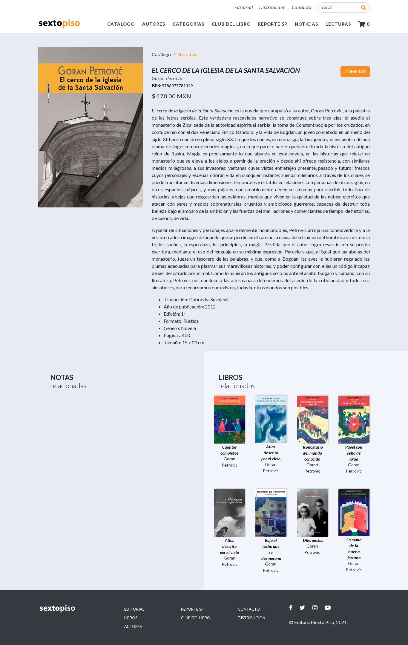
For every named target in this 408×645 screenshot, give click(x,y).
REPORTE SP (272, 24)
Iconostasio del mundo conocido (313, 452)
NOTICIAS (306, 24)
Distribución (272, 7)
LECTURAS (338, 24)
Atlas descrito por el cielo (270, 452)
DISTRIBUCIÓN (251, 617)
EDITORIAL (134, 609)
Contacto (302, 7)
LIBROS (130, 617)
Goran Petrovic (168, 78)
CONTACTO (249, 609)
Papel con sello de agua (353, 452)
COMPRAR (355, 71)
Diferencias (313, 540)
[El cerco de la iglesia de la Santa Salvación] (90, 126)
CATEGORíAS (188, 24)
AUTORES (153, 24)
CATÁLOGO (121, 24)
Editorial (243, 7)
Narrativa (187, 54)
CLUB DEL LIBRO (231, 24)
